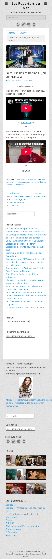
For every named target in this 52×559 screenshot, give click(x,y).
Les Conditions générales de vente (22, 514)
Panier (9, 520)
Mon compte (12, 517)
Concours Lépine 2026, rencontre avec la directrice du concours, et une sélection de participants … (25, 262)
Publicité (10, 523)
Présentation (12, 532)
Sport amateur (18, 184)
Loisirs (23, 32)
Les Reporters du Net (29, 551)
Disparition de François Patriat (20, 243)
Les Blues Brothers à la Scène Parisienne (25, 307)
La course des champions (29, 182)
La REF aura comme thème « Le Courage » (26, 240)
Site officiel (26, 122)
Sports (32, 179)
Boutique (10, 504)
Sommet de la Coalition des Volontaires (25, 231)
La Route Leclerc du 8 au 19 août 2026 (24, 292)
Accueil (13, 32)
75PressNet (27, 80)
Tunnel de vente (14, 529)
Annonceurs (11, 535)
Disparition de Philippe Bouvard (21, 228)
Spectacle (25, 179)
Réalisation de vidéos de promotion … (24, 526)
